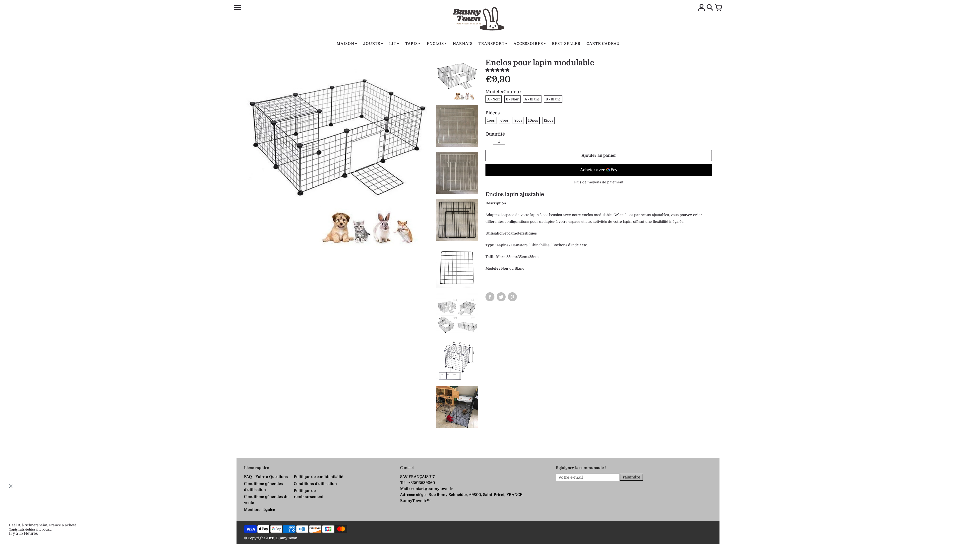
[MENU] (237, 7)
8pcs (518, 120)
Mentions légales (259, 509)
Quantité (495, 134)
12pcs (548, 120)
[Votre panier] (718, 8)
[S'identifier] (701, 8)
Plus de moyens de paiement (598, 182)
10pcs (533, 120)
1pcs (491, 120)
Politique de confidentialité (318, 476)
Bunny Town (286, 538)
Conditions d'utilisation (315, 483)
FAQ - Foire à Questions (266, 476)
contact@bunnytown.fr (432, 488)
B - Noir (512, 99)
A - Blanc (532, 99)
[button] (497, 70)
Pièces (492, 112)
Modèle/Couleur (503, 91)
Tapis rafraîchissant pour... (30, 529)
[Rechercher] (710, 8)
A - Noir (493, 99)
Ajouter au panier (599, 155)
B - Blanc (553, 99)
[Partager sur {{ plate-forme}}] (489, 296)
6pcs (504, 120)
